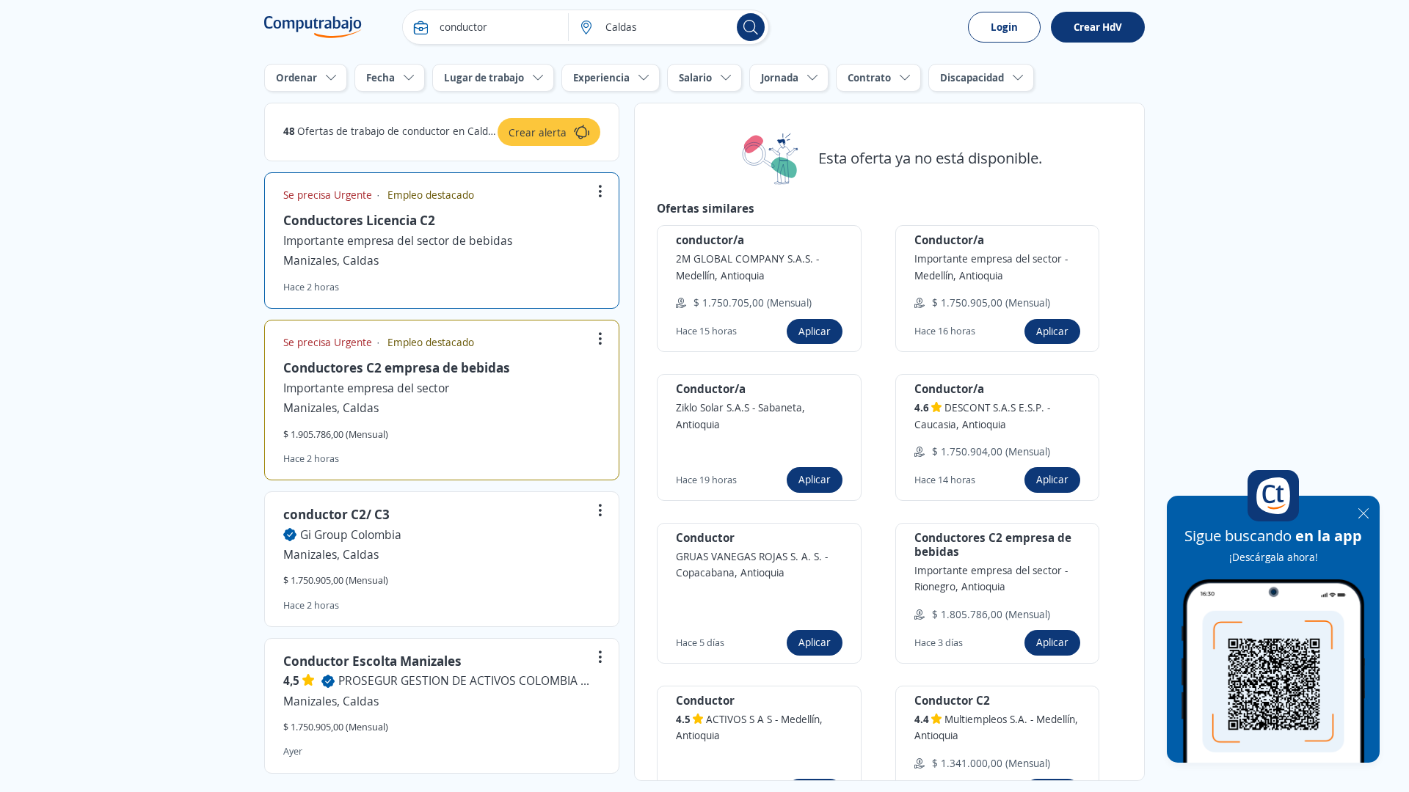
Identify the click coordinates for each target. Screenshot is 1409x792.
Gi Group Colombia (350, 535)
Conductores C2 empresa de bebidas (396, 367)
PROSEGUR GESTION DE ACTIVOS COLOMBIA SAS (466, 680)
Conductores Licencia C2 (359, 220)
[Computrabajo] (313, 27)
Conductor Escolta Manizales (372, 661)
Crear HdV (1098, 27)
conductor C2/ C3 (336, 514)
